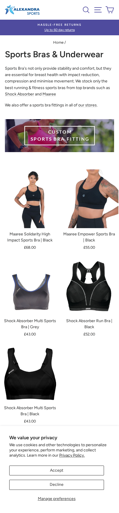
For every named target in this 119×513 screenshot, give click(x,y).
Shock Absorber (19, 94)
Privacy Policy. (72, 455)
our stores (87, 105)
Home (58, 42)
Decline (57, 484)
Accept (56, 470)
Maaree (49, 94)
